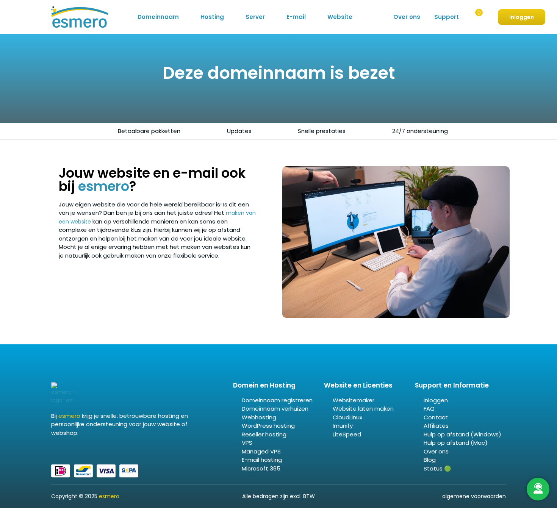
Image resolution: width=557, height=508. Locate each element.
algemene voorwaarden (474, 496)
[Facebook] (53, 449)
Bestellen (474, 17)
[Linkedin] (63, 449)
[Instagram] (72, 449)
